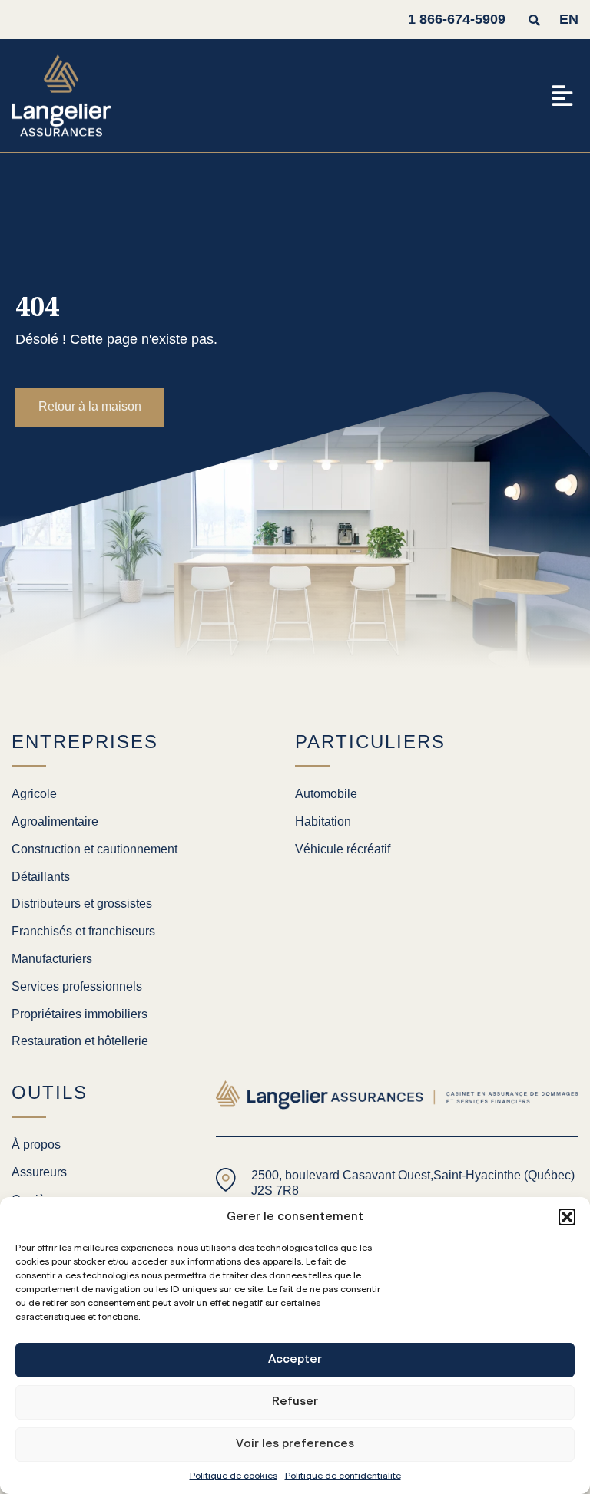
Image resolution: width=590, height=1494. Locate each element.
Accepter (295, 1359)
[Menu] (562, 96)
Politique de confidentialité (343, 1475)
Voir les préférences (295, 1443)
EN (568, 19)
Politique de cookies (233, 1475)
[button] (567, 1217)
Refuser (295, 1401)
